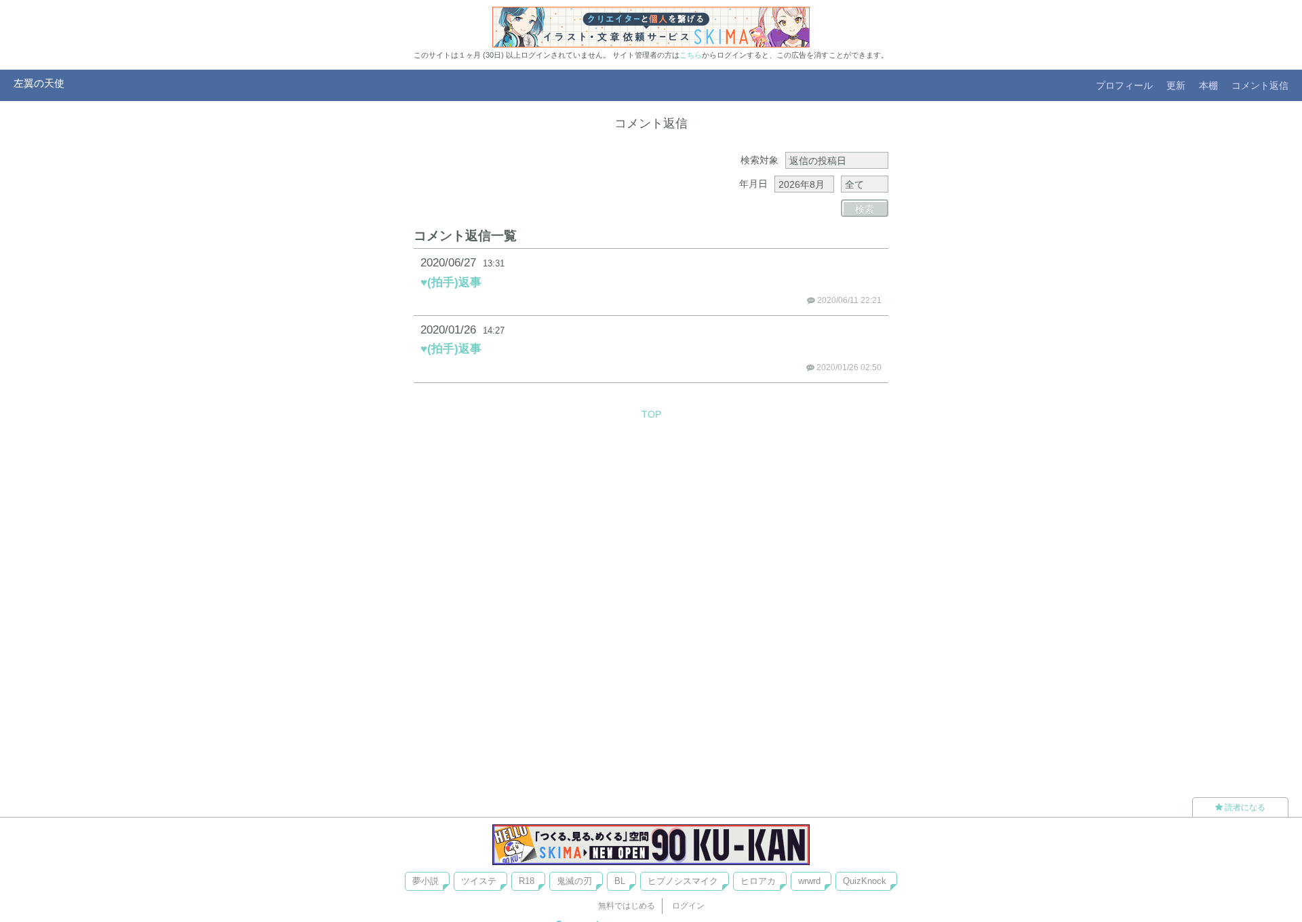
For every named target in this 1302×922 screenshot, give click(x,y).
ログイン (688, 905)
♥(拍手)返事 (450, 282)
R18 (526, 881)
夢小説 (425, 881)
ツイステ (478, 881)
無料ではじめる (626, 905)
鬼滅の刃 (574, 881)
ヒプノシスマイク (683, 881)
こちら (690, 55)
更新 (1175, 85)
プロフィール (1124, 85)
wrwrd (809, 881)
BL (619, 881)
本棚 (1208, 85)
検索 (864, 209)
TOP (651, 414)
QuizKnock (864, 881)
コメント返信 (1259, 85)
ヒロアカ (758, 881)
